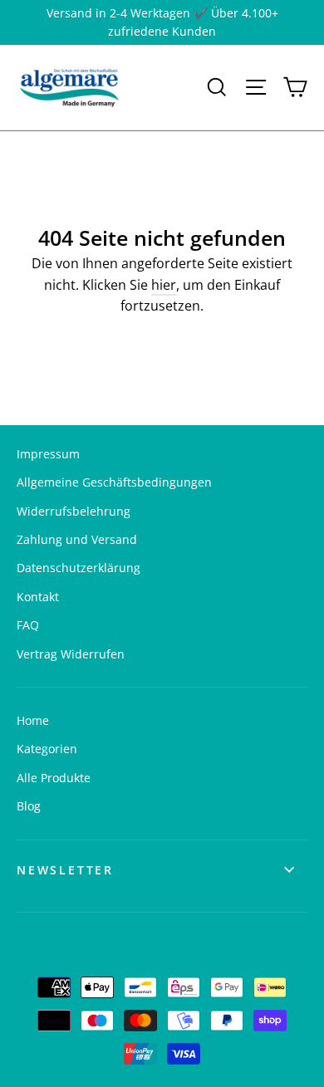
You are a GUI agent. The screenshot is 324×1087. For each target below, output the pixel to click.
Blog (29, 806)
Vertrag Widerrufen (71, 654)
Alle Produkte (54, 778)
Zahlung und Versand (77, 539)
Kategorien (47, 748)
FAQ (28, 625)
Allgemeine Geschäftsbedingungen (114, 482)
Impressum (48, 454)
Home (33, 720)
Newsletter (65, 870)
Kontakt (38, 597)
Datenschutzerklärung (78, 567)
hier (163, 285)
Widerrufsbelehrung (73, 511)
